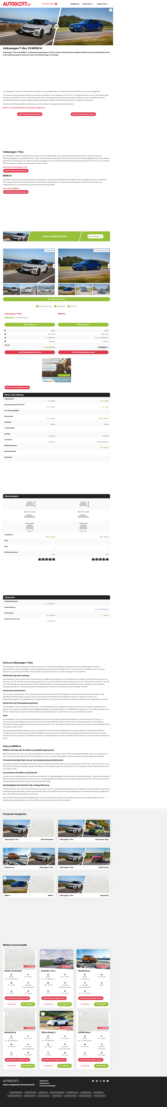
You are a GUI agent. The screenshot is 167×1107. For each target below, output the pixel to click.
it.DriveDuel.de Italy (57, 1095)
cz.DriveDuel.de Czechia (43, 1095)
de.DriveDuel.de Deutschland (57, 1092)
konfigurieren (31, 324)
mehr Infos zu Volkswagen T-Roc (15, 167)
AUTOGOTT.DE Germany (16, 1092)
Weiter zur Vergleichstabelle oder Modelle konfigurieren (24, 108)
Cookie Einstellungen (48, 1086)
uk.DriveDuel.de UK (98, 1092)
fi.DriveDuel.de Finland (99, 1095)
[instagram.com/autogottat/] (100, 1081)
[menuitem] (75, 4)
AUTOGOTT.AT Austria (30, 1092)
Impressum (44, 1081)
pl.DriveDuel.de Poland (29, 1095)
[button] (88, 4)
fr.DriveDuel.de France (72, 1092)
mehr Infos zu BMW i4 (11, 188)
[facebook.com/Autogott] (93, 1081)
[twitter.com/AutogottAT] (97, 1081)
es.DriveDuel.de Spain (86, 1092)
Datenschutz (44, 1083)
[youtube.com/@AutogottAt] (108, 1081)
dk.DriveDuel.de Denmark (85, 1095)
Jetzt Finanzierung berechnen (29, 114)
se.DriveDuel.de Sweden (70, 1095)
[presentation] (3, 266)
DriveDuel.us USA (43, 1092)
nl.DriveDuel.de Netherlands (14, 1095)
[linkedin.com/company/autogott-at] (104, 1081)
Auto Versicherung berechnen (17, 388)
